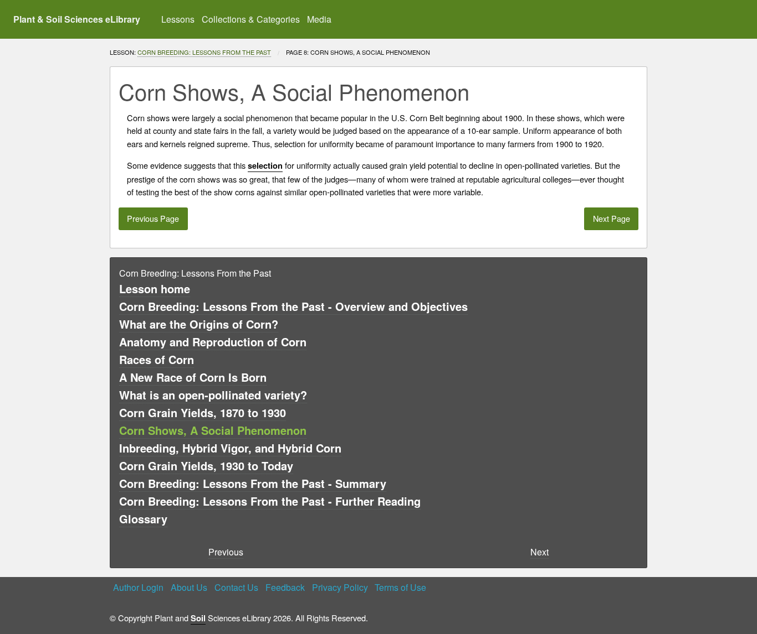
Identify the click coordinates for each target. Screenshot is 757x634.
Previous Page (153, 218)
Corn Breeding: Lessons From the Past (204, 52)
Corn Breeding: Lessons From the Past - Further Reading (270, 501)
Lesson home (154, 288)
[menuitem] (178, 19)
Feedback (285, 587)
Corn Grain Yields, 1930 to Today (206, 466)
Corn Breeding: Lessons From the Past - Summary (252, 483)
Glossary (143, 519)
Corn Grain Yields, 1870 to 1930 (202, 412)
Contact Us (236, 587)
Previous (225, 551)
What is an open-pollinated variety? (213, 395)
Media (319, 19)
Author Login (138, 587)
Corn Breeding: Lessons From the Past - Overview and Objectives (293, 306)
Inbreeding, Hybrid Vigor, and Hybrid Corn (230, 448)
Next (539, 551)
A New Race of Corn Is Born (193, 377)
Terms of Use (400, 587)
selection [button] (265, 166)
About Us (189, 587)
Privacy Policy (340, 587)
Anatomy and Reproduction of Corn (212, 342)
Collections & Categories (251, 19)
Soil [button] (198, 618)
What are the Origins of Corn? (198, 324)
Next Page (611, 218)
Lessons (178, 19)
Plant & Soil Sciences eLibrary (76, 19)
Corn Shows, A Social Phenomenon (212, 430)
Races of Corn (156, 359)
